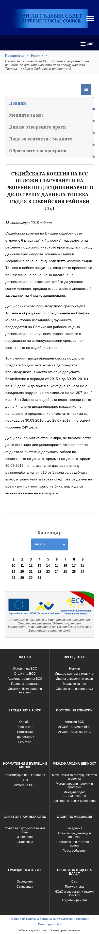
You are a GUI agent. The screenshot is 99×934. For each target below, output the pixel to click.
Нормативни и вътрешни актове (74, 843)
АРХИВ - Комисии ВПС (74, 727)
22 (39, 571)
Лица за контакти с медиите (40, 139)
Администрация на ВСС (25, 678)
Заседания (25, 837)
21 (30, 571)
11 (22, 565)
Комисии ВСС (74, 722)
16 (65, 565)
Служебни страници (75, 918)
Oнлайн (24, 722)
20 (22, 571)
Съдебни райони (74, 900)
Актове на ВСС (25, 785)
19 (13, 571)
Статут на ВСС (25, 673)
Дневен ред (24, 727)
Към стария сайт (49, 924)
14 (48, 565)
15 (56, 565)
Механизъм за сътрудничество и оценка (74, 776)
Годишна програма (25, 684)
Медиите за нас (26, 115)
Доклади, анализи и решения (74, 801)
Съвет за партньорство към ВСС (25, 830)
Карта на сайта (50, 918)
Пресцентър (15, 56)
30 (30, 578)
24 (56, 571)
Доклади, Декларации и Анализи (25, 690)
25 (65, 571)
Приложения (25, 737)
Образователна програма (37, 151)
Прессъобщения (74, 850)
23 (48, 571)
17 (74, 565)
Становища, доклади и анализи (74, 835)
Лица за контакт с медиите (74, 673)
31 (39, 578)
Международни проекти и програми (74, 785)
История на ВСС (25, 668)
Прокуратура (74, 886)
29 (22, 578)
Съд (74, 881)
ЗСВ (25, 780)
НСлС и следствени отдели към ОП (74, 893)
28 (13, 578)
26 (74, 571)
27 (82, 571)
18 (82, 565)
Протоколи (25, 732)
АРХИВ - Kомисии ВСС (74, 732)
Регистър (24, 742)
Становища (24, 842)
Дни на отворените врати (37, 127)
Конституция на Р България (25, 775)
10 (13, 565)
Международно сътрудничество (74, 794)
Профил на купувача (24, 918)
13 (39, 565)
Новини (37, 56)
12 (30, 565)
